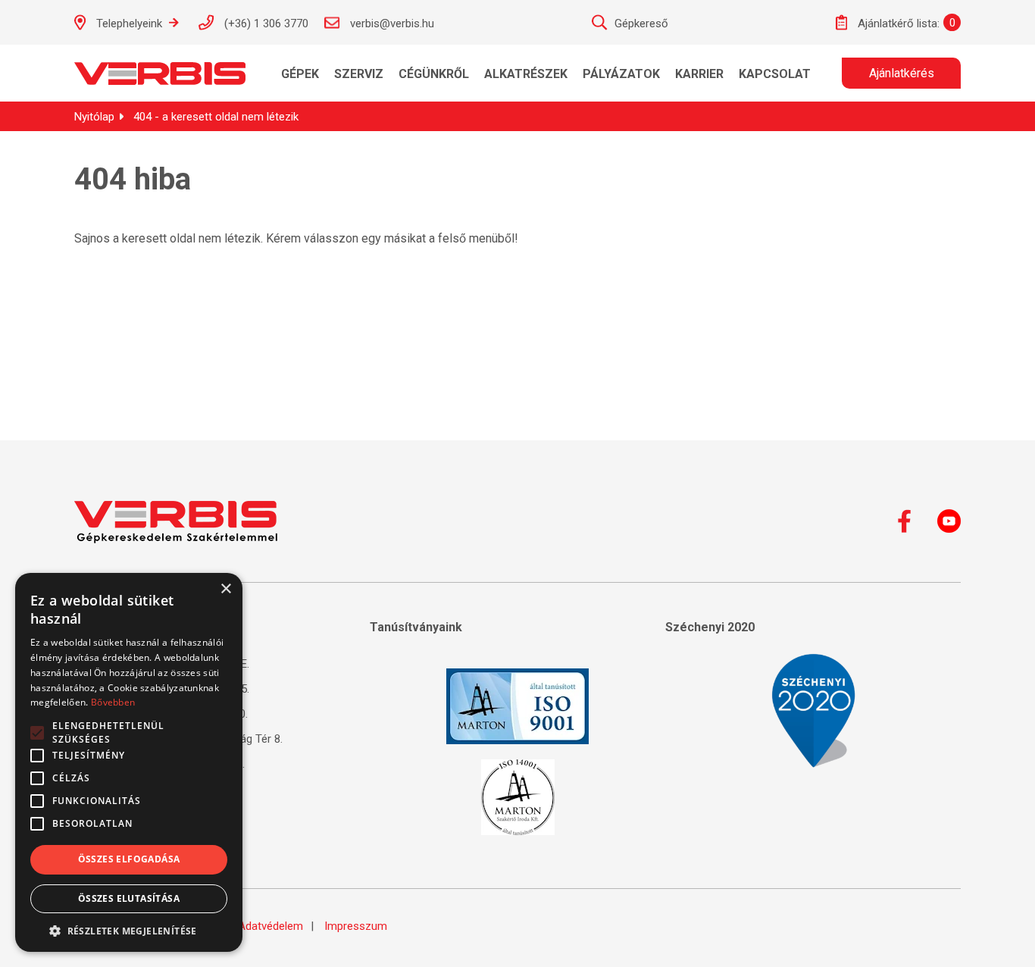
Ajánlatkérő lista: (897, 23)
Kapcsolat (775, 74)
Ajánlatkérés (901, 73)
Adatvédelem (270, 926)
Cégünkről (434, 74)
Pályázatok (621, 74)
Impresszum (355, 926)
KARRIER (699, 74)
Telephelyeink (129, 23)
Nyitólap (94, 117)
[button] (128, 930)
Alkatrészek (526, 74)
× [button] (225, 589)
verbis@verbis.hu (390, 23)
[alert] (128, 762)
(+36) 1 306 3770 (264, 23)
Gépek (300, 74)
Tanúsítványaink (416, 627)
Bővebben (113, 702)
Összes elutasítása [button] (129, 898)
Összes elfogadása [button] (129, 859)
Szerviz (358, 74)
